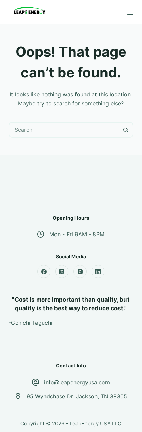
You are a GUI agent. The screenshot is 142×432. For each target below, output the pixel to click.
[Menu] (130, 12)
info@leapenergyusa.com (77, 382)
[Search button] (126, 130)
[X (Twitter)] (62, 271)
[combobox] (64, 130)
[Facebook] (43, 271)
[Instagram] (80, 271)
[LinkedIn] (98, 271)
